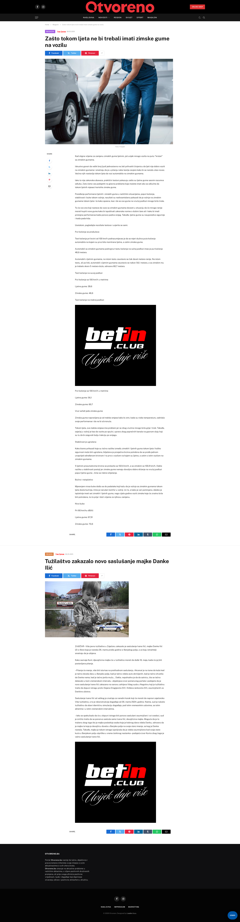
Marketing (133, 907)
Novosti (102, 18)
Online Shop (197, 7)
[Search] (203, 17)
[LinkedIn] (49, 173)
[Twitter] (49, 167)
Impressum (119, 907)
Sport (140, 18)
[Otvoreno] (120, 7)
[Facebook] (49, 160)
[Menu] (36, 17)
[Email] (49, 186)
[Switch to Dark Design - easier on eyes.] (199, 17)
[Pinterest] (49, 179)
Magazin (152, 18)
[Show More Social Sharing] (101, 53)
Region (118, 18)
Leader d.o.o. (131, 913)
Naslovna (88, 18)
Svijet (129, 18)
